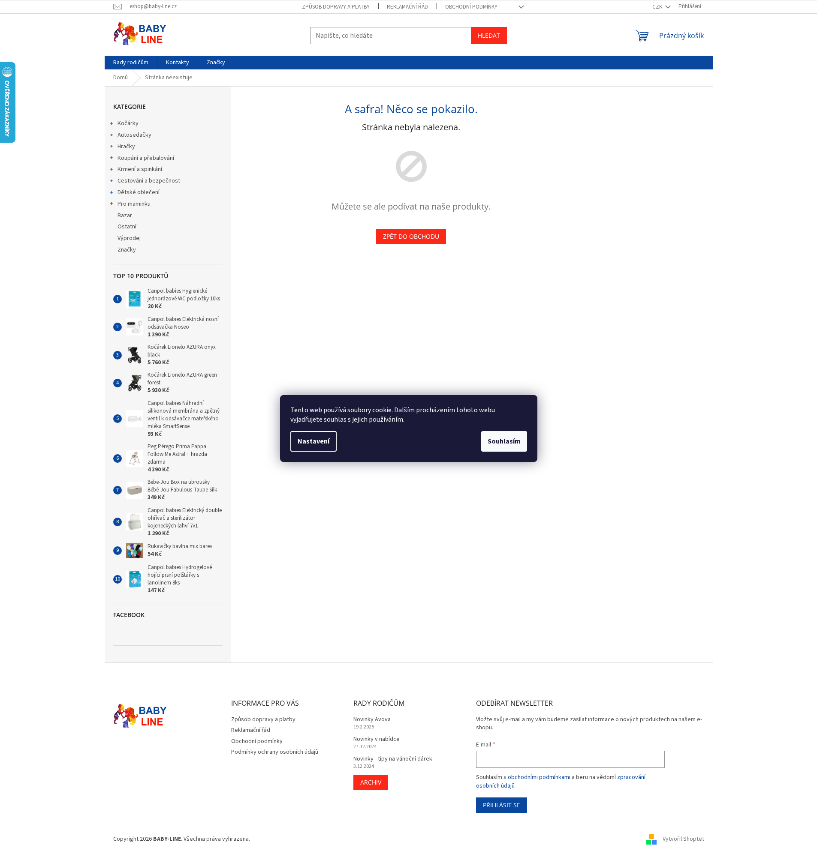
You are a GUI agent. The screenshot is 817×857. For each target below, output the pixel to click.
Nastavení (313, 441)
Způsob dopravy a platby (336, 7)
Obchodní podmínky (471, 7)
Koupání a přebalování (146, 158)
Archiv (370, 782)
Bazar (125, 215)
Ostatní (127, 226)
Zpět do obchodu (411, 236)
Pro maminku (134, 204)
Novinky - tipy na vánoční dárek (392, 759)
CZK (657, 7)
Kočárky (128, 123)
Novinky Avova (372, 720)
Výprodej (129, 238)
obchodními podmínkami (539, 777)
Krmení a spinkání (140, 169)
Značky (127, 250)
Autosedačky (134, 135)
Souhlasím (504, 441)
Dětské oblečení (139, 192)
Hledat (489, 35)
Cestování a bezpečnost (149, 181)
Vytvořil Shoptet (683, 839)
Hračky (126, 146)
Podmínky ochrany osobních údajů (274, 752)
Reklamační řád (407, 7)
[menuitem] (131, 62)
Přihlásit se (501, 805)
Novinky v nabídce (376, 739)
